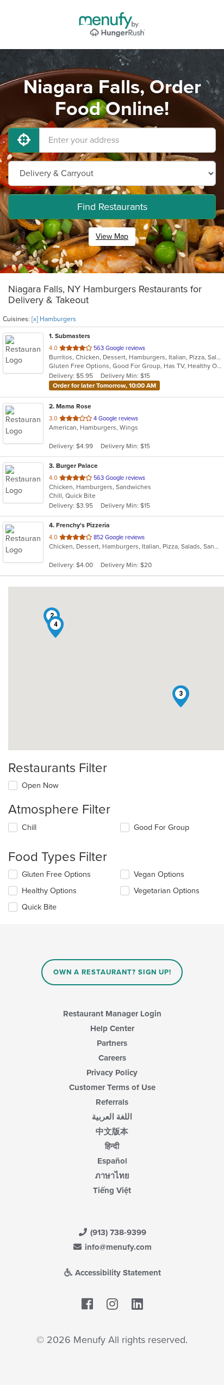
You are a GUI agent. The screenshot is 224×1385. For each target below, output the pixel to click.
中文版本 (112, 1131)
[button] (180, 696)
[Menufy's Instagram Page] (112, 1304)
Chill (29, 827)
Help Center (112, 1028)
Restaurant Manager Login (112, 1014)
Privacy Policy (112, 1072)
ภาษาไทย (112, 1176)
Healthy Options (49, 890)
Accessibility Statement (117, 1273)
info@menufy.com (117, 1247)
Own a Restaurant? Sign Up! (112, 972)
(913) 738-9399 (117, 1232)
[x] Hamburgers (54, 319)
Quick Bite (39, 907)
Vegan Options (159, 874)
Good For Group (161, 827)
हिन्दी (112, 1146)
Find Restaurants (112, 207)
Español (112, 1161)
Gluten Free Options (56, 874)
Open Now (40, 785)
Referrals (112, 1102)
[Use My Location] (24, 140)
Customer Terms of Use (112, 1087)
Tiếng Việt (112, 1190)
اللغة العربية (112, 1117)
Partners (112, 1043)
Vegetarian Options (167, 890)
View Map (112, 236)
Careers (112, 1058)
